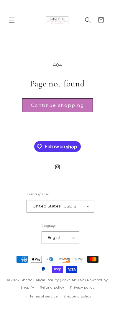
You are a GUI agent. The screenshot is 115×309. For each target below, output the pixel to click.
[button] (11, 20)
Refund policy (52, 287)
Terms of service (43, 296)
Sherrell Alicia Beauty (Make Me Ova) (53, 280)
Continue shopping (57, 105)
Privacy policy (82, 287)
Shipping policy (77, 296)
